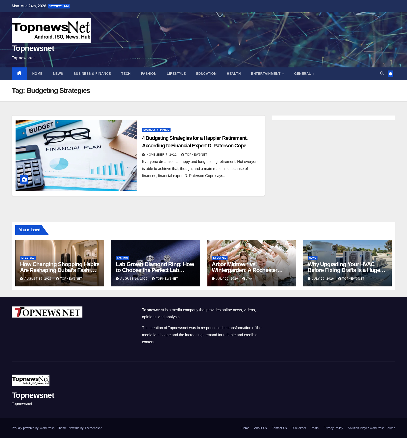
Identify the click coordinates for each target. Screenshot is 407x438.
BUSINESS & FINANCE (92, 73)
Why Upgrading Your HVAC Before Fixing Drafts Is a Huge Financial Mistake (344, 270)
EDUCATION (206, 73)
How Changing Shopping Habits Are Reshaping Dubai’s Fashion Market (59, 270)
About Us (260, 428)
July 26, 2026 (227, 278)
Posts (315, 428)
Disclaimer (299, 428)
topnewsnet (196, 154)
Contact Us (279, 428)
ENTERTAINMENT (266, 73)
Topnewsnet (33, 48)
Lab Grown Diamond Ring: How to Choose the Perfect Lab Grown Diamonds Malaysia (155, 270)
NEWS (58, 73)
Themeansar (93, 428)
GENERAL (303, 73)
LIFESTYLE (176, 73)
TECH (126, 73)
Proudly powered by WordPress (34, 428)
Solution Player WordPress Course (371, 428)
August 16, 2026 (134, 278)
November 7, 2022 (162, 154)
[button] (382, 73)
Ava (249, 278)
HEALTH (234, 73)
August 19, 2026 (38, 278)
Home (37, 73)
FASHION (149, 73)
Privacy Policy (333, 428)
